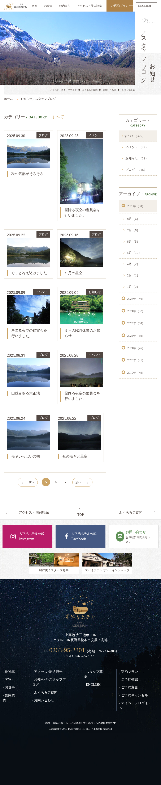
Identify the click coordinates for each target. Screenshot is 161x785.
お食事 (48, 5)
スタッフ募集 (128, 90)
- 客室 (7, 679)
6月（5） (133, 241)
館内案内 (64, 5)
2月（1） (133, 275)
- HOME (9, 671)
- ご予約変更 (128, 687)
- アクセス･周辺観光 (47, 671)
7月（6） (133, 230)
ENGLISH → (146, 5)
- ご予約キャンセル (133, 695)
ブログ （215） (136, 169)
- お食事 (9, 687)
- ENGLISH (92, 684)
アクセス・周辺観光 (89, 5)
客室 (34, 5)
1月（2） (133, 286)
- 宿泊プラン (128, 671)
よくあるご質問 (90, 90)
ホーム (8, 98)
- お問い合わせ (43, 700)
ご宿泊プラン (120, 5)
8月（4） (133, 219)
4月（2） (133, 264)
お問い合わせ (109, 90)
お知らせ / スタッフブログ (63, 90)
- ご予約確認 (128, 679)
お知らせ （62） (136, 158)
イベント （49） (136, 147)
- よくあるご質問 (44, 692)
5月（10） (134, 252)
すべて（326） (135, 136)
